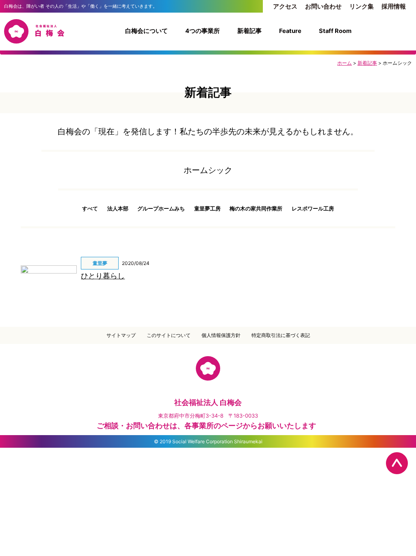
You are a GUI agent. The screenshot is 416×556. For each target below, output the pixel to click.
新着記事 (249, 31)
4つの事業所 (202, 31)
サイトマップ (121, 335)
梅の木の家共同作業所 (256, 208)
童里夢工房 (207, 208)
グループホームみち (161, 208)
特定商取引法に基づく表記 (280, 335)
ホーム (344, 63)
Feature (290, 31)
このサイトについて (169, 335)
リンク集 (361, 6)
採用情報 (393, 6)
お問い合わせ (323, 6)
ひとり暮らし (103, 275)
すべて (90, 208)
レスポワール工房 (313, 208)
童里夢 (100, 263)
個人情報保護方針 (221, 335)
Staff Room (335, 31)
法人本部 (117, 208)
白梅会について (146, 31)
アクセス (285, 6)
